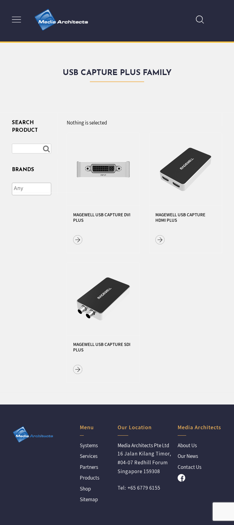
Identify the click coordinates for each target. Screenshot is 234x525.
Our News (188, 456)
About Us (187, 445)
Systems (89, 445)
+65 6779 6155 (144, 487)
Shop (85, 488)
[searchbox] (54, 188)
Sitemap (89, 499)
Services (89, 456)
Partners (89, 467)
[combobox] (31, 189)
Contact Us (189, 467)
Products (89, 477)
